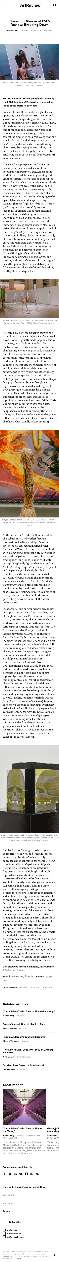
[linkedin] (15, 1174)
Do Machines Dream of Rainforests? (23, 1065)
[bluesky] (20, 1174)
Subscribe (15, 1222)
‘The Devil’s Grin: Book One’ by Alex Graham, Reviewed (28, 1051)
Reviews (24, 30)
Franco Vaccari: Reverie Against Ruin (24, 1024)
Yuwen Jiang (8, 1015)
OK (54, 1254)
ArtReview (52, 1135)
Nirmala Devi (9, 1056)
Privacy (18, 1258)
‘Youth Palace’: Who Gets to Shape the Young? (29, 1011)
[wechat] (37, 1174)
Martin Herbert (10, 1028)
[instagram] (4, 1174)
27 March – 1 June (13, 970)
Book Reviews (23, 1056)
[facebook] (26, 1174)
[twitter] (10, 1174)
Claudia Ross (9, 1069)
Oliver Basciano (11, 30)
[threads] (31, 1174)
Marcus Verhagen (11, 1041)
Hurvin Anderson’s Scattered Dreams (24, 1037)
